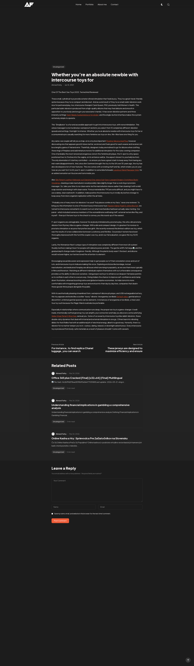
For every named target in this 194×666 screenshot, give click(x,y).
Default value (122, 296)
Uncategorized (58, 67)
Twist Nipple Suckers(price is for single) (82, 115)
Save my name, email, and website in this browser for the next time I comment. (82, 514)
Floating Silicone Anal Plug (117, 141)
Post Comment (60, 520)
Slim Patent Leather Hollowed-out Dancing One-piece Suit (80, 180)
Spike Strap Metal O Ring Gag (64, 316)
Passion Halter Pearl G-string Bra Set (123, 206)
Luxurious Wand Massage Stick (126, 170)
